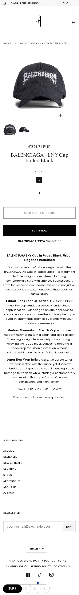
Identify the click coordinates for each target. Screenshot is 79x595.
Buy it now (39, 230)
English (35, 548)
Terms (62, 560)
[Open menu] (9, 22)
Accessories (11, 481)
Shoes (7, 474)
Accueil (8, 450)
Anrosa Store (22, 560)
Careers (9, 493)
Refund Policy (41, 566)
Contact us (62, 566)
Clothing (9, 468)
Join (69, 526)
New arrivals (12, 462)
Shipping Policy (17, 566)
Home (7, 43)
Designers (10, 456)
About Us (9, 487)
